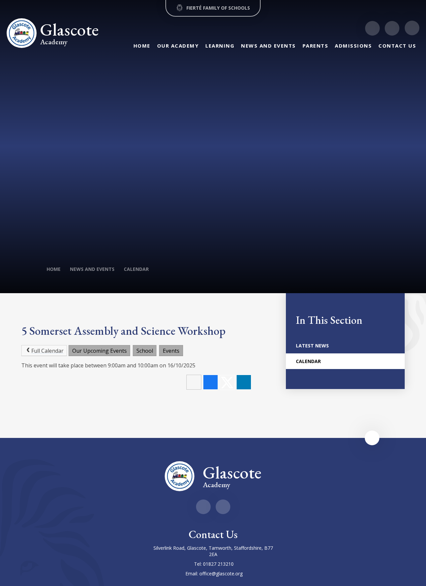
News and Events (92, 269)
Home (54, 269)
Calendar (136, 269)
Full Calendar (47, 350)
